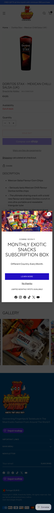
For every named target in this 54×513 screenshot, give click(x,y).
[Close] (49, 214)
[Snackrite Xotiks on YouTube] (38, 298)
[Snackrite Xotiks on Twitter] (33, 298)
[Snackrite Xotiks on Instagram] (20, 298)
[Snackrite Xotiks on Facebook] (16, 298)
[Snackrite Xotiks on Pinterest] (24, 298)
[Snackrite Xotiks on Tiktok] (29, 298)
